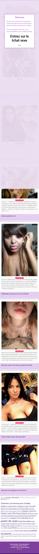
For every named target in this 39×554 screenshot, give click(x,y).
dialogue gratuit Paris (6, 518)
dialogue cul (25, 513)
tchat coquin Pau (10, 531)
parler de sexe (9, 521)
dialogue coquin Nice (29, 509)
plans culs (3, 499)
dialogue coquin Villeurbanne (11, 513)
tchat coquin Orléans (30, 528)
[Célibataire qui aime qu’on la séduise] (19, 250)
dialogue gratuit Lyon (13, 515)
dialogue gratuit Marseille (24, 515)
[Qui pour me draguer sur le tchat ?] (19, 460)
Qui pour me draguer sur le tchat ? (14, 490)
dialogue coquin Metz (29, 508)
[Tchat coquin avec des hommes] (19, 397)
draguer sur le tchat (17, 518)
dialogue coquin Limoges (6, 508)
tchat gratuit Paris (26, 536)
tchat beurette (24, 521)
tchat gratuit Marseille (16, 534)
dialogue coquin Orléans (6, 511)
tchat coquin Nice (22, 528)
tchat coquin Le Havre (13, 526)
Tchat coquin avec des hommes (13, 437)
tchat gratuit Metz (26, 534)
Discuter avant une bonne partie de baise (16, 365)
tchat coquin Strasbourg (22, 531)
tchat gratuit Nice (8, 536)
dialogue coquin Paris (17, 511)
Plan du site (19, 549)
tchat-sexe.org (14, 544)
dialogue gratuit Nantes (8, 516)
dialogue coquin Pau (29, 511)
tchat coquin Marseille (27, 526)
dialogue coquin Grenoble (27, 506)
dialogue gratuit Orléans (29, 516)
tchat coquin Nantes (10, 528)
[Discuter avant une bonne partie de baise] (19, 326)
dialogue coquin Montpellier (7, 509)
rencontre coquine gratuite (12, 497)
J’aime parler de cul (8, 216)
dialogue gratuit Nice (19, 516)
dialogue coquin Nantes (19, 509)
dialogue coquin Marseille (18, 508)
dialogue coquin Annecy (9, 506)
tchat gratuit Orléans (17, 536)
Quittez (19, 45)
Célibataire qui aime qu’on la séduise (15, 294)
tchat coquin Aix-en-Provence (16, 524)
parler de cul (28, 518)
